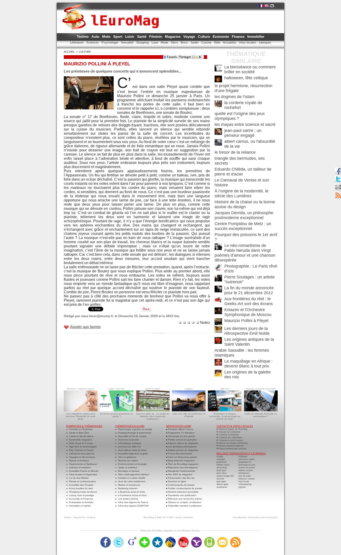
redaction (188, 517)
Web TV (161, 517)
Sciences (93, 42)
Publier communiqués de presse (184, 488)
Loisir (130, 36)
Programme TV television (181, 432)
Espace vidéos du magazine (182, 443)
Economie (221, 36)
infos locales (248, 42)
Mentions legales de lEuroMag (233, 429)
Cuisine (206, 42)
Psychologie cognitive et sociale (134, 429)
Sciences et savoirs (128, 439)
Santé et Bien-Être (78, 432)
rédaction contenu (246, 478)
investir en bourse (246, 467)
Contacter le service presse (231, 440)
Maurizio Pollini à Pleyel (246, 320)
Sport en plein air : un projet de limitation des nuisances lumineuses (152, 416)
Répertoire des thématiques (182, 467)
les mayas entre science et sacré (245, 124)
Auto (95, 36)
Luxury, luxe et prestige (81, 495)
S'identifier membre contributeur (184, 505)
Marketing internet (127, 488)
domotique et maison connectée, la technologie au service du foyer (224, 416)
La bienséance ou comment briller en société (250, 69)
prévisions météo (246, 459)
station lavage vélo (225, 476)
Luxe (155, 42)
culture (85, 51)
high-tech (224, 389)
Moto (106, 36)
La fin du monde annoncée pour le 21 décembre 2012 (249, 290)
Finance (238, 36)
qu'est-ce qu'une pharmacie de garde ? (116, 415)
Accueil (69, 51)
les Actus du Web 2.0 (129, 446)
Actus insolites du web (80, 488)
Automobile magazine (80, 439)
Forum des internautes (179, 453)
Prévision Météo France (180, 429)
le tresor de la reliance (235, 152)
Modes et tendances (128, 485)
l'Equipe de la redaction (229, 432)
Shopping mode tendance (82, 492)
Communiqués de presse (181, 485)
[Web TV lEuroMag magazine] (272, 5)
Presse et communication (82, 481)
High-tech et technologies (82, 446)
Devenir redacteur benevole (231, 445)
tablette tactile (222, 464)
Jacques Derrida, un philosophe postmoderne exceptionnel (244, 215)
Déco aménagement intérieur (133, 474)
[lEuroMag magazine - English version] (267, 5)
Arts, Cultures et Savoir (80, 450)
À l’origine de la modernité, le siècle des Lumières (241, 193)
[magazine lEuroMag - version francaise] (261, 5)
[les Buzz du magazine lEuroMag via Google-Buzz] (131, 538)
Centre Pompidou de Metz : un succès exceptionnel (243, 226)
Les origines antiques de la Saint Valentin (249, 342)
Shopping (143, 42)
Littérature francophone (81, 453)
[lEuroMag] (112, 12)
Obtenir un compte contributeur (184, 502)
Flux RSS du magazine (180, 474)
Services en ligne (176, 481)
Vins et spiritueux (126, 457)
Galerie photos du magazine (182, 450)
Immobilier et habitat (79, 505)
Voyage (189, 36)
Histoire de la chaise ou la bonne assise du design (245, 204)
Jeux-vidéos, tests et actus (132, 450)
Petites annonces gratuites (182, 439)
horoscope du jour (246, 464)
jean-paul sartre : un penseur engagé (242, 133)
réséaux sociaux (245, 470)
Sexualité (127, 42)
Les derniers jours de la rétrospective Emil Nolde (247, 331)
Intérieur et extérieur (79, 467)
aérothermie (243, 473)
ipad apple (221, 481)
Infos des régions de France (132, 502)
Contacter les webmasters (230, 437)
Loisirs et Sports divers (80, 436)
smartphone (221, 487)
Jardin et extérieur (127, 467)
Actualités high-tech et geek (132, 453)
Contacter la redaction (229, 434)
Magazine (173, 36)
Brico (185, 42)
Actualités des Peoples (80, 485)
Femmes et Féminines (80, 429)
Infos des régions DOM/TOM (132, 505)
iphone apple (222, 484)
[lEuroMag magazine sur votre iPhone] (209, 538)
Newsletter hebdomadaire (181, 471)
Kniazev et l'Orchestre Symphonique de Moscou (247, 312)
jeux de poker (244, 476)
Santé (142, 36)
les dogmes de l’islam (234, 96)
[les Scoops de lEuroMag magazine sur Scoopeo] (157, 538)
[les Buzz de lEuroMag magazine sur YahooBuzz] (196, 538)
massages (220, 459)
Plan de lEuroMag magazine (182, 464)
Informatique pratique (129, 443)
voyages (189, 389)
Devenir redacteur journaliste (183, 492)
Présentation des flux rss (180, 478)
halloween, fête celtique (246, 78)
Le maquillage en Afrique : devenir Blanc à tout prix (248, 363)
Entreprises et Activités (80, 502)
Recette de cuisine (127, 460)
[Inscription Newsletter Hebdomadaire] (338, 192)
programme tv (244, 462)
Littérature (77, 42)
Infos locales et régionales (82, 474)
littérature (242, 456)
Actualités (230, 42)
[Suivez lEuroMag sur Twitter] (118, 538)
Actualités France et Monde (83, 471)
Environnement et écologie (132, 464)
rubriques (265, 42)
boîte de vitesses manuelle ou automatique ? (261, 415)
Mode (165, 42)
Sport (118, 36)
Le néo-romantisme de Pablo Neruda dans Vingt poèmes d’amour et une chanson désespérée (245, 252)
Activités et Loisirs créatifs (131, 478)
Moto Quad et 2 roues (80, 443)
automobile (221, 467)
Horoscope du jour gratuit (181, 436)
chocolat (220, 478)
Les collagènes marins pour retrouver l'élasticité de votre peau (81, 416)
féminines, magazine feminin (80, 389)
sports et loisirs (152, 389)
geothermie (221, 462)
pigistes (242, 487)
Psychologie (110, 42)
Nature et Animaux (78, 460)
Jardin (194, 42)
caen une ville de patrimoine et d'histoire (188, 415)
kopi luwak (243, 481)
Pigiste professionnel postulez (232, 448)
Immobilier (255, 36)
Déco (175, 42)
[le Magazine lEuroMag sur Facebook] (105, 538)
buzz (178, 517)
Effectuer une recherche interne (184, 499)
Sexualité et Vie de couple (131, 436)
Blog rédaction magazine (181, 460)
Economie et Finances (80, 499)
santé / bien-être (117, 389)
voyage (219, 456)
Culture (204, 36)
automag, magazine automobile (261, 389)
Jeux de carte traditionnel (131, 481)
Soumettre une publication (181, 495)
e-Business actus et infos (131, 492)
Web (217, 42)
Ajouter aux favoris (85, 327)
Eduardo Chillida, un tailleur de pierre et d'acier (243, 171)
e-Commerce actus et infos (132, 495)
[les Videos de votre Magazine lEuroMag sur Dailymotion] (170, 538)
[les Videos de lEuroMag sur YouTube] (183, 538)
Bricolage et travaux (128, 471)
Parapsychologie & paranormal (134, 432)
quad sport (221, 470)
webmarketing (244, 484)
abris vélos (221, 473)
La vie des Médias (78, 478)
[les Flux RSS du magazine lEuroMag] (235, 538)
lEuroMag (149, 517)
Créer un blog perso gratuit (182, 457)
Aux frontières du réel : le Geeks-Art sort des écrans (248, 301)
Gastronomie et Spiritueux (82, 464)
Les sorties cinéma (127, 499)
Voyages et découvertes (81, 457)
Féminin (156, 36)
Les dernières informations (181, 446)
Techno (83, 36)
